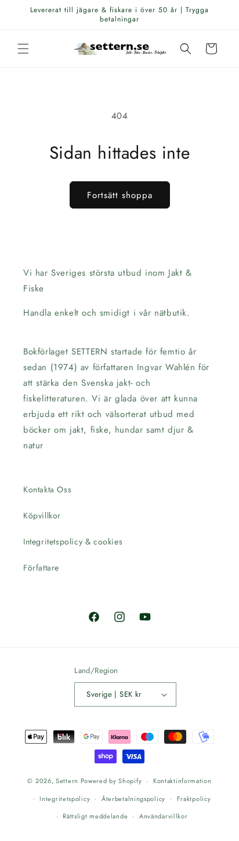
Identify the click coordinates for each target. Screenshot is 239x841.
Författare (41, 567)
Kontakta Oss (47, 489)
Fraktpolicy (194, 798)
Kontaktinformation (182, 780)
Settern (67, 780)
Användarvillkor (163, 816)
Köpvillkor (42, 515)
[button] (23, 48)
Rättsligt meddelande (95, 816)
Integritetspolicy (64, 798)
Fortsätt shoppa (120, 195)
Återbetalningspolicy (133, 798)
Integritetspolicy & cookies (72, 541)
